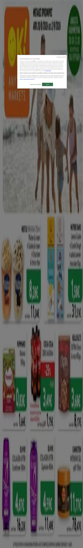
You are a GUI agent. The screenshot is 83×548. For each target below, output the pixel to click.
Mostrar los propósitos (35, 84)
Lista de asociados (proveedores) (27, 79)
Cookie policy (48, 70)
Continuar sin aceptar (61, 56)
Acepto (47, 84)
